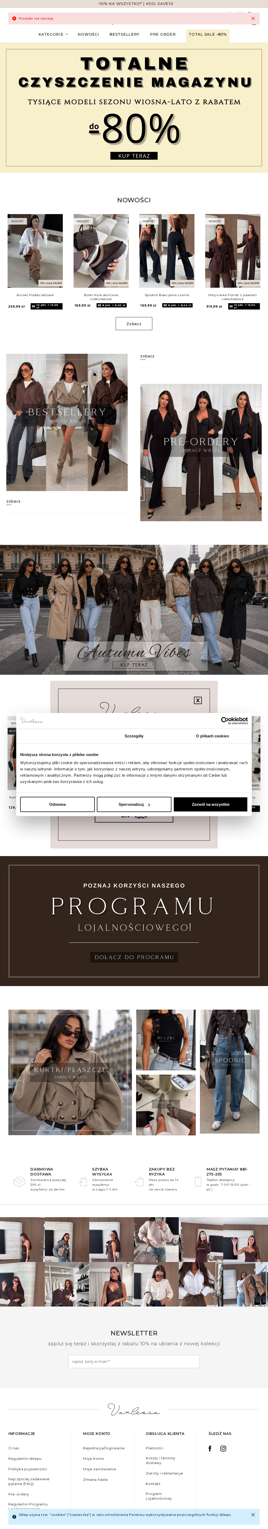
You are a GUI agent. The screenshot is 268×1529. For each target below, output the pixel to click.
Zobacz (133, 324)
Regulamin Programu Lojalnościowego (28, 1506)
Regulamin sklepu (25, 1458)
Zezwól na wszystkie (211, 804)
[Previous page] (19, 254)
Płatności (154, 1448)
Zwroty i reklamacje (164, 1473)
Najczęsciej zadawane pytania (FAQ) (29, 1481)
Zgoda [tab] (56, 735)
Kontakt (153, 1484)
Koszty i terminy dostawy (160, 1460)
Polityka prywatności (27, 1469)
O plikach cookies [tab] (212, 735)
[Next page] (249, 254)
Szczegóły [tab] (134, 735)
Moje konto (93, 1458)
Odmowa (57, 804)
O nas (13, 1448)
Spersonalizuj (131, 804)
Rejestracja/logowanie (104, 1448)
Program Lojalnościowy (159, 1496)
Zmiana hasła (95, 1479)
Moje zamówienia (99, 1469)
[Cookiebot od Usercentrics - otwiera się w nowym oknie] (225, 721)
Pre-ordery (18, 1494)
